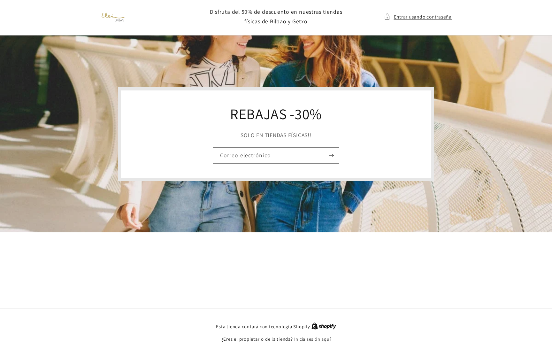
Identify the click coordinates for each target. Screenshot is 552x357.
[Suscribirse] (331, 155)
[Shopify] (323, 326)
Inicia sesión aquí (312, 339)
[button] (418, 16)
